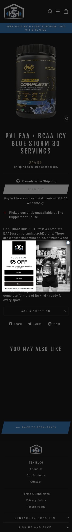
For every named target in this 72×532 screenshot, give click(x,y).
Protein (19, 272)
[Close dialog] (68, 242)
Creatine (19, 278)
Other (19, 284)
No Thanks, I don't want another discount (19, 289)
